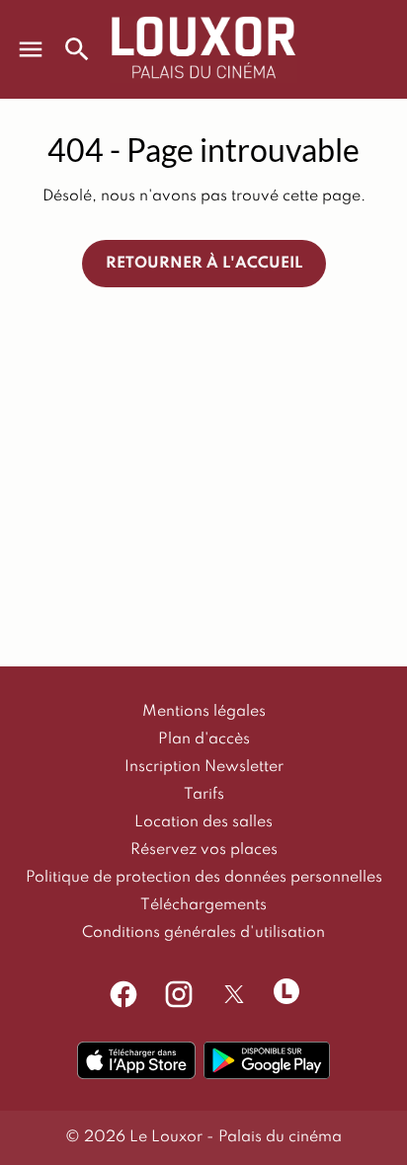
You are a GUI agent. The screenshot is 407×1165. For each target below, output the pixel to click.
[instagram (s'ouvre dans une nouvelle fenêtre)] (179, 994)
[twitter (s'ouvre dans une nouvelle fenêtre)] (234, 994)
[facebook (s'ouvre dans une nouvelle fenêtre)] (123, 994)
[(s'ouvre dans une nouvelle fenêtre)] (136, 1060)
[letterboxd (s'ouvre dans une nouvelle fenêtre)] (286, 991)
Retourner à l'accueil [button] (204, 264)
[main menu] (30, 49)
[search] (77, 49)
